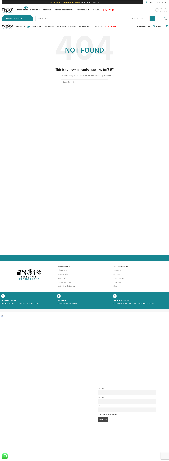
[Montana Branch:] (3, 296)
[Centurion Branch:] (115, 296)
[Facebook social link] (157, 10)
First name (101, 388)
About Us (116, 274)
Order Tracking (118, 278)
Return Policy (62, 278)
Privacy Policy (62, 270)
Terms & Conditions (64, 282)
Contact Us (117, 270)
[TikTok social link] (165, 10)
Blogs (115, 286)
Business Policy (64, 266)
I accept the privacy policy (108, 415)
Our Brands (117, 282)
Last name (101, 397)
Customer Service (120, 266)
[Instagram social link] (161, 10)
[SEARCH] (152, 18)
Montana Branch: (9, 300)
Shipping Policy (63, 274)
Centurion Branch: (121, 300)
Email (99, 406)
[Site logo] (7, 10)
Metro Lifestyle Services (66, 286)
